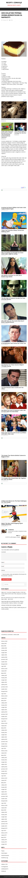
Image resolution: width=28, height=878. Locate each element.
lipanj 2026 (3, 645)
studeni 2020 (4, 798)
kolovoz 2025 (4, 668)
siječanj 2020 (4, 821)
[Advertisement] (11, 31)
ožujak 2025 (4, 680)
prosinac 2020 (4, 796)
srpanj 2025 (4, 670)
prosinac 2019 (4, 823)
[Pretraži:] (14, 584)
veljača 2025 (4, 682)
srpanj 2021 (4, 780)
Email (2, 566)
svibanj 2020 (4, 812)
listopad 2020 (4, 800)
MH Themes (22, 876)
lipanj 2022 (3, 755)
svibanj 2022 (4, 757)
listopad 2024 (4, 691)
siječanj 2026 (4, 657)
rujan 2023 (3, 721)
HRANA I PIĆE (4, 864)
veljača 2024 (4, 709)
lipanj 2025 (3, 673)
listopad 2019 (4, 828)
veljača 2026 (4, 654)
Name (2, 562)
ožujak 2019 (4, 844)
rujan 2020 (3, 803)
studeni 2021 (4, 771)
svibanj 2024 (4, 702)
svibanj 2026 (4, 648)
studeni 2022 (4, 744)
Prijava (2, 850)
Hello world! (16, 634)
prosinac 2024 (4, 686)
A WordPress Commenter (7, 634)
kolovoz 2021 (4, 778)
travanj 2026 (4, 650)
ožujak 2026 (4, 652)
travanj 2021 (4, 787)
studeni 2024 (4, 689)
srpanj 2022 (4, 753)
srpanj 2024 (4, 698)
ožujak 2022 (4, 762)
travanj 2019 (4, 842)
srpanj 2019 (4, 835)
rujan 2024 (3, 693)
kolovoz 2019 (4, 832)
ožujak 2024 (4, 707)
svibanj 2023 (4, 730)
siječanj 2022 (4, 766)
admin (11, 20)
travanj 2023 (4, 732)
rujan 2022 (3, 748)
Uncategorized (4, 866)
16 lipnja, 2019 (5, 20)
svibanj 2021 (4, 785)
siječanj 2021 (4, 794)
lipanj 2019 (3, 837)
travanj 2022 (4, 759)
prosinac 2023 (4, 714)
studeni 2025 (4, 661)
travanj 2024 (4, 705)
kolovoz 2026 (4, 641)
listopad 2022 (4, 746)
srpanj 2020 (4, 807)
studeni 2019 (4, 826)
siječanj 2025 (4, 684)
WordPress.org (4, 857)
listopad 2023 (4, 718)
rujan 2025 (3, 666)
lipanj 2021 (3, 782)
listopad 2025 (4, 664)
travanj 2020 (4, 814)
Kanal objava (4, 853)
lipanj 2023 (3, 728)
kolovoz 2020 (4, 805)
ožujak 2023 (4, 734)
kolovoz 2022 (4, 750)
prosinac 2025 (4, 659)
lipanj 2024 (3, 700)
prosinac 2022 (4, 741)
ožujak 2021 (4, 789)
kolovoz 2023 (4, 723)
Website (3, 570)
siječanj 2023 (4, 739)
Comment (3, 552)
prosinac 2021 (4, 769)
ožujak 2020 (4, 816)
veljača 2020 (4, 819)
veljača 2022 (4, 764)
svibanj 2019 (4, 839)
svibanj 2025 (4, 675)
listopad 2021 (4, 773)
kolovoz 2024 (4, 696)
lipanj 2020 (3, 810)
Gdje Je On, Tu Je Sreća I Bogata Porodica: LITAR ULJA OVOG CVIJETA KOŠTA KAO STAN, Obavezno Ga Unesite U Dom (13, 594)
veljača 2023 (4, 737)
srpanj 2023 (4, 725)
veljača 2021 (4, 791)
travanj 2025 (4, 677)
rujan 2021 (3, 775)
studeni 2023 (4, 716)
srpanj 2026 (4, 643)
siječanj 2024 (4, 712)
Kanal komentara (5, 855)
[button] (26, 9)
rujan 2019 (3, 830)
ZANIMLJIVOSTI (4, 869)
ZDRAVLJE (3, 871)
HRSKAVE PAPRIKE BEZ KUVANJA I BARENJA (11, 605)
